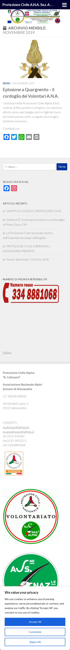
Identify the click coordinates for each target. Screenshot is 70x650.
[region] (35, 618)
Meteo (7, 352)
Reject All (35, 641)
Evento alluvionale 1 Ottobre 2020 (27, 259)
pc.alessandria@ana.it (16, 427)
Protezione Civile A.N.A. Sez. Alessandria (27, 4)
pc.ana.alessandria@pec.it (18, 431)
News (6, 83)
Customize (35, 631)
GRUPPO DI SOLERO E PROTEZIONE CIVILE (33, 211)
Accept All (35, 621)
